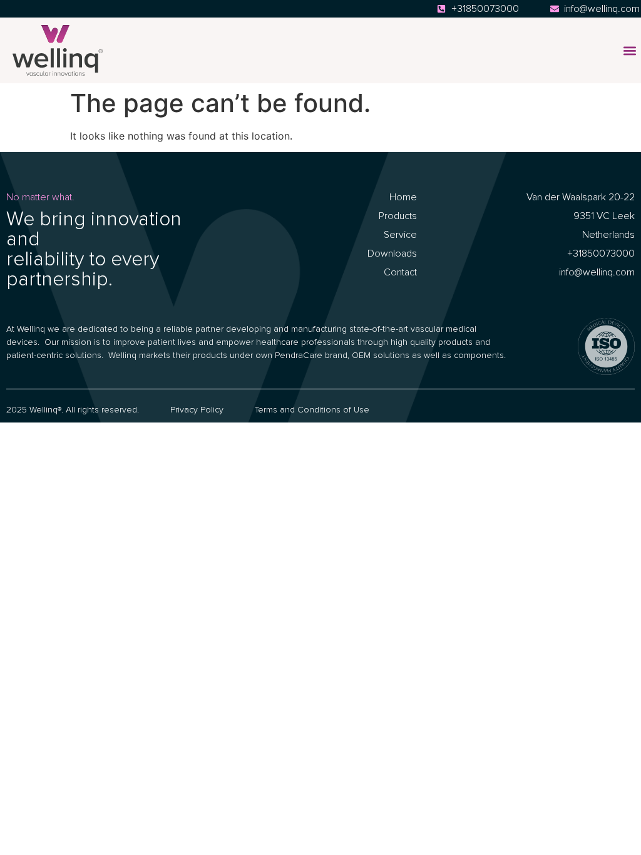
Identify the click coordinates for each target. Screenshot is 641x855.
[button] (629, 50)
